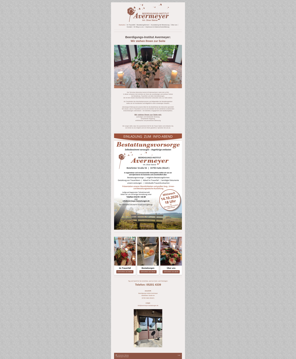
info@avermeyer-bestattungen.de (148, 305)
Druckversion (120, 355)
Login (179, 355)
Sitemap (127, 355)
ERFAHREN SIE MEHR (125, 271)
